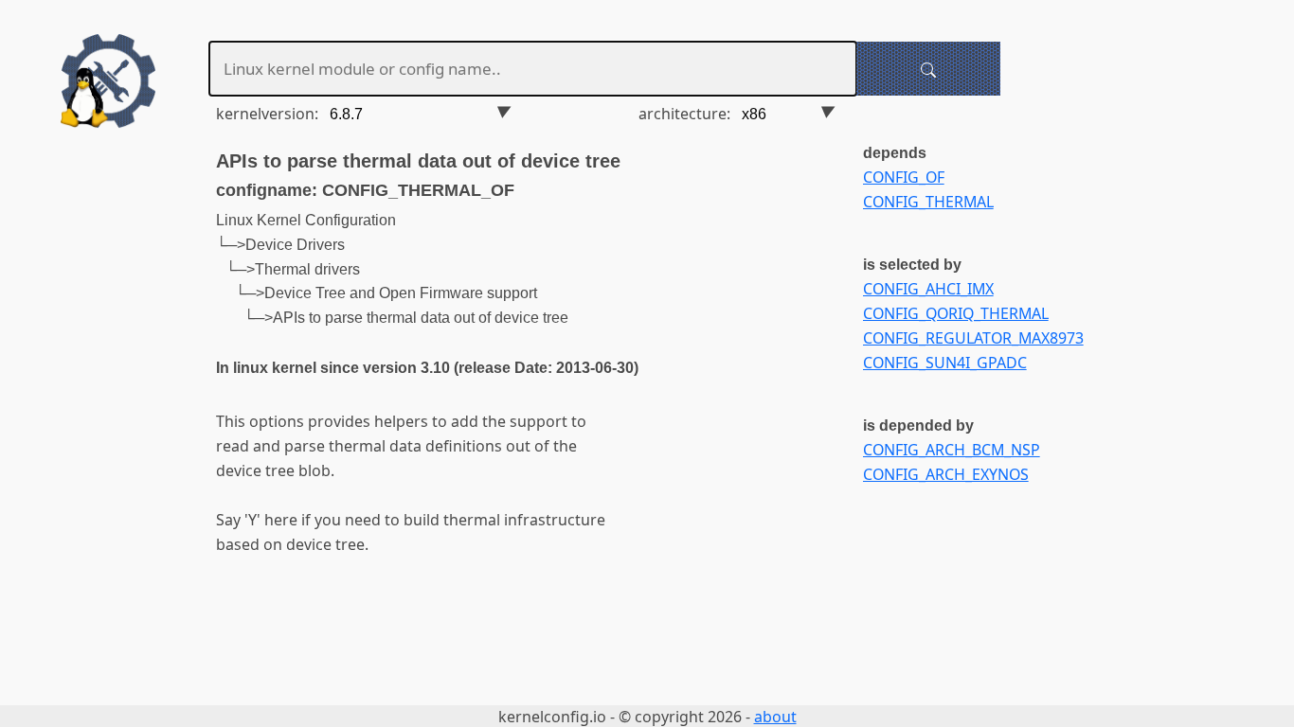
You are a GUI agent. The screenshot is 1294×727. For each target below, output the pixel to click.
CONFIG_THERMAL (928, 201)
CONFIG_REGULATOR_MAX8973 (973, 338)
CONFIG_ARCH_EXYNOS (946, 474)
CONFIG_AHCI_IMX (928, 288)
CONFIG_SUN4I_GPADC (945, 362)
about (775, 716)
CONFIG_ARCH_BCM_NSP (951, 449)
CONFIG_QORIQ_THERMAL (956, 313)
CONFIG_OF (903, 177)
